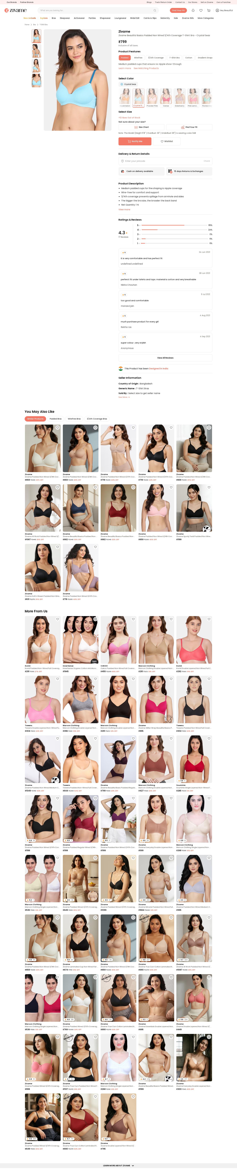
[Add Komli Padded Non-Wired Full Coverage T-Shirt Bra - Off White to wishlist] (57, 619)
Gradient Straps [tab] (205, 57)
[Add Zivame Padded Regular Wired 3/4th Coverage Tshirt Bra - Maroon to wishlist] (95, 798)
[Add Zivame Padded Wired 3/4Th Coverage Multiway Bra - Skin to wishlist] (95, 858)
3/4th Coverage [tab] (156, 57)
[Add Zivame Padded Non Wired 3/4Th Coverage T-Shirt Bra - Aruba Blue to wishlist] (209, 1096)
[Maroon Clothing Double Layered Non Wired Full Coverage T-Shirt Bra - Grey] (80, 699)
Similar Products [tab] (35, 418)
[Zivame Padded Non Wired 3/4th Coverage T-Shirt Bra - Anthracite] (194, 448)
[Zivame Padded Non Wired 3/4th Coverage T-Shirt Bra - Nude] (80, 448)
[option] (36, 36)
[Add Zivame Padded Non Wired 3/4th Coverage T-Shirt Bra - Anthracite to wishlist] (209, 427)
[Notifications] (193, 10)
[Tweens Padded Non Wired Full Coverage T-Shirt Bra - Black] (194, 699)
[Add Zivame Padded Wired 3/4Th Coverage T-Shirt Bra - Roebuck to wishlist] (133, 1156)
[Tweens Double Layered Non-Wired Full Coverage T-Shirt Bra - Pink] (43, 699)
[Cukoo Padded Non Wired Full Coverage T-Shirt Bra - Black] (118, 640)
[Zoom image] (77, 80)
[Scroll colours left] (122, 98)
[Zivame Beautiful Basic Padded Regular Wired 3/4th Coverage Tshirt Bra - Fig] (118, 759)
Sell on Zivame (207, 2)
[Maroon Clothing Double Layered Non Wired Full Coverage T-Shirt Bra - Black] (118, 699)
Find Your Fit (191, 127)
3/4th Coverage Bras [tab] (97, 418)
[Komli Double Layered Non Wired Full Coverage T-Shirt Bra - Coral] (194, 640)
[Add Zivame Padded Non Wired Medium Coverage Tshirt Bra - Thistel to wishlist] (209, 858)
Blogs (149, 2)
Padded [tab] (124, 57)
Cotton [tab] (188, 57)
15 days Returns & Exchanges (188, 171)
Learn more (125, 68)
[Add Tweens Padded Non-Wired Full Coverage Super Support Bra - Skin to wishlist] (95, 738)
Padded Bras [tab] (56, 418)
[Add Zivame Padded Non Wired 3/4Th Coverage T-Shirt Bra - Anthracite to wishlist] (171, 427)
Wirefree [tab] (138, 57)
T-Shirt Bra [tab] (174, 57)
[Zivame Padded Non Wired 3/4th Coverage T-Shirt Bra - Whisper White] (43, 448)
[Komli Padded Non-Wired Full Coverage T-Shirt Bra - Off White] (43, 640)
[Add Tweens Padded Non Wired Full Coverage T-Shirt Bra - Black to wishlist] (209, 679)
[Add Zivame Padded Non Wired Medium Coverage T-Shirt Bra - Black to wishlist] (57, 738)
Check (207, 161)
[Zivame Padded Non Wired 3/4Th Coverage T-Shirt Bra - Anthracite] (156, 448)
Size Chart (144, 127)
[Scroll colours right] (209, 98)
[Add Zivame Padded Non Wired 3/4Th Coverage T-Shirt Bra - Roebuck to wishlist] (133, 427)
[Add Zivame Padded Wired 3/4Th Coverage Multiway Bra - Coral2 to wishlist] (57, 1037)
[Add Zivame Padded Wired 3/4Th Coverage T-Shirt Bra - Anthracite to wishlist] (133, 858)
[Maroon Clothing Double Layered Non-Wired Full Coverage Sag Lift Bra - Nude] (156, 640)
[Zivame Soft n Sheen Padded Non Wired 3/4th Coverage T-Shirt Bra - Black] (43, 567)
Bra (34, 25)
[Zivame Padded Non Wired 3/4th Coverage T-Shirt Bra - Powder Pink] (156, 508)
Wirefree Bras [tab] (74, 418)
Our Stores (192, 2)
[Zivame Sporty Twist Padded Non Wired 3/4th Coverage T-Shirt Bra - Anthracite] (194, 508)
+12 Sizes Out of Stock (129, 117)
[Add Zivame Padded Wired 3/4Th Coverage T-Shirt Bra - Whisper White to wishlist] (95, 977)
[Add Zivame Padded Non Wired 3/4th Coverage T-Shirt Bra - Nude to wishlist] (95, 427)
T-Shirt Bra (44, 25)
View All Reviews (165, 357)
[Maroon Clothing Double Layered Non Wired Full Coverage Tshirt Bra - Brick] (156, 759)
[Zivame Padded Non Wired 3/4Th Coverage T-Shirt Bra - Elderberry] (80, 567)
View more (124, 209)
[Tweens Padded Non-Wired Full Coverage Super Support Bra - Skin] (80, 759)
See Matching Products (146, 68)
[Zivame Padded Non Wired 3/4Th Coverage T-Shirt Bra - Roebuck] (118, 448)
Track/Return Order (163, 2)
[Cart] (209, 10)
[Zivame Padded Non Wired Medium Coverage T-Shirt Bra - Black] (43, 759)
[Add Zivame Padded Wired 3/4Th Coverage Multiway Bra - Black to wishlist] (57, 1096)
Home (27, 25)
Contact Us (180, 2)
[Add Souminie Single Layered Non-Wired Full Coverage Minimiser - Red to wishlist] (209, 738)
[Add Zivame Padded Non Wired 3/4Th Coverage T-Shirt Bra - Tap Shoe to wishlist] (57, 798)
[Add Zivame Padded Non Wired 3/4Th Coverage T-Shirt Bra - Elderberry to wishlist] (95, 547)
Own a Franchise (224, 2)
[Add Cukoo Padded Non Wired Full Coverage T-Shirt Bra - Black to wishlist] (133, 619)
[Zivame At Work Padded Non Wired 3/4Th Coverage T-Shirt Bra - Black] (43, 508)
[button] (154, 10)
